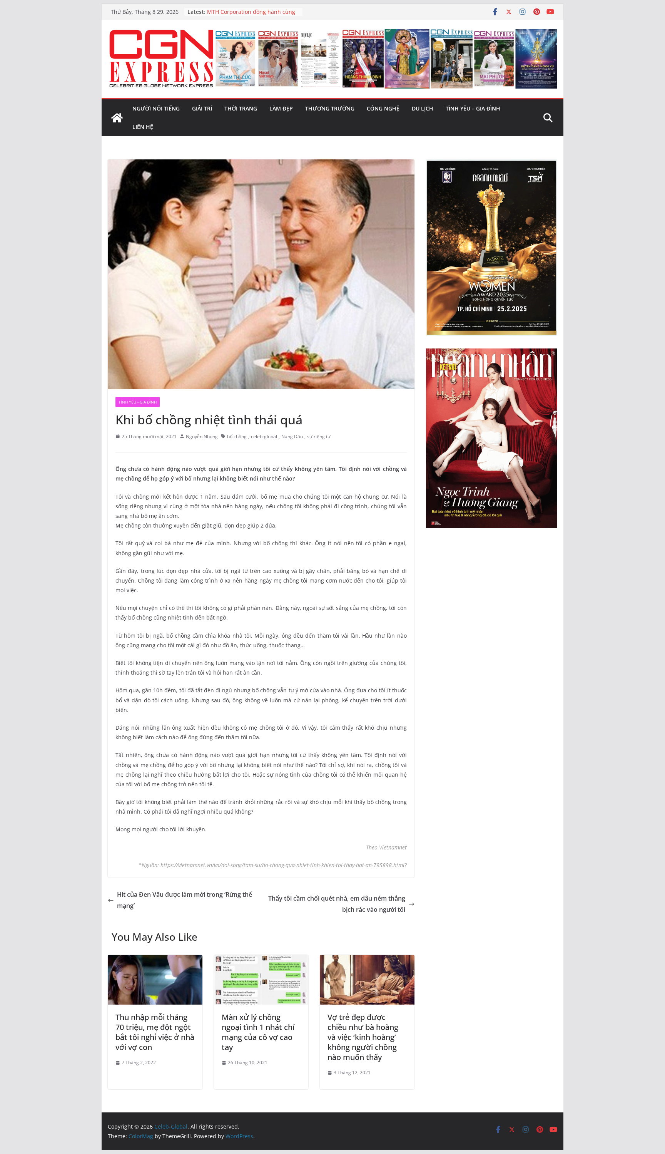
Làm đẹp (281, 108)
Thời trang (240, 108)
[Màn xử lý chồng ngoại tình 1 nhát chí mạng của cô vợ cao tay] (261, 960)
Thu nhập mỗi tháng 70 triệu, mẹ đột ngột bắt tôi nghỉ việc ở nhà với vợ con (154, 1032)
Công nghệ (383, 108)
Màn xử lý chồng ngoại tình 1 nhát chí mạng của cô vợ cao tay (258, 1032)
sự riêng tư (319, 436)
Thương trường (329, 108)
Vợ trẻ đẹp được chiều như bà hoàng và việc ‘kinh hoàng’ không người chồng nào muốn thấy (362, 1037)
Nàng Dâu (292, 436)
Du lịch (422, 108)
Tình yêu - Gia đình (138, 402)
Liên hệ (142, 127)
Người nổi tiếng (156, 108)
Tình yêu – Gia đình (473, 108)
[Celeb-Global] (117, 118)
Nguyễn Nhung (202, 436)
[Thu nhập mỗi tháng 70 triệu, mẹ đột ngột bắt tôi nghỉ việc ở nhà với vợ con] (155, 960)
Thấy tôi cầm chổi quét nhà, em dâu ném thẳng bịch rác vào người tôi (336, 904)
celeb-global (264, 436)
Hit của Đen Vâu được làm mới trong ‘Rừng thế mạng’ (184, 900)
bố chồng (237, 436)
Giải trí (202, 108)
